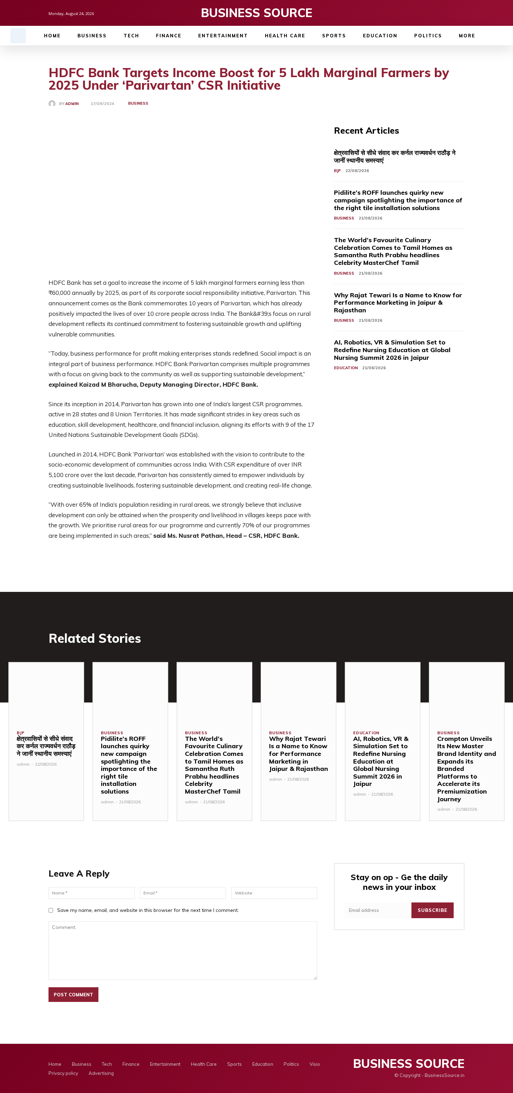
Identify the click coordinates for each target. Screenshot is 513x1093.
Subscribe (432, 910)
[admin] (54, 103)
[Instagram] (448, 13)
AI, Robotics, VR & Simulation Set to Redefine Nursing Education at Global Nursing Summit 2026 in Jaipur (392, 349)
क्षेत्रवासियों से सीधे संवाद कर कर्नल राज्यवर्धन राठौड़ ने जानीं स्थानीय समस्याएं (394, 156)
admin (72, 104)
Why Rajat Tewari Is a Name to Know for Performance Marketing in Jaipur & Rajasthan (398, 302)
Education (346, 367)
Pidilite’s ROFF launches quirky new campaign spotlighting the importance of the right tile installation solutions (398, 199)
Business (138, 103)
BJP (337, 170)
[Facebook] (436, 13)
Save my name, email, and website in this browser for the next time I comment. (148, 910)
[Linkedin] (460, 13)
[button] (18, 35)
